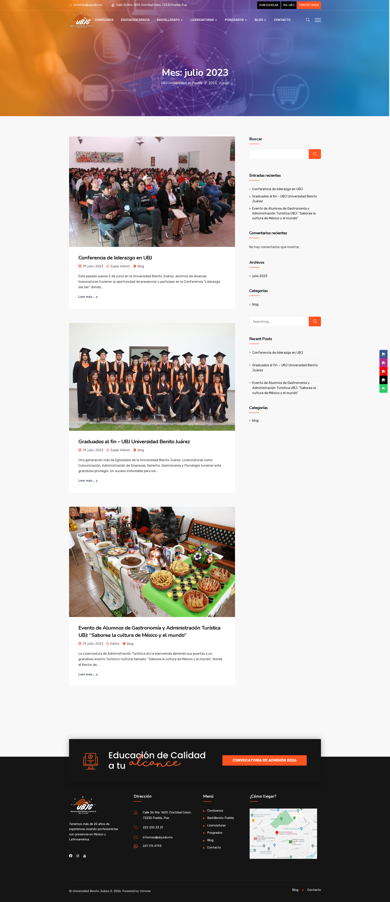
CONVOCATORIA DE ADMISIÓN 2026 (265, 760)
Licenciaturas (202, 20)
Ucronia (145, 891)
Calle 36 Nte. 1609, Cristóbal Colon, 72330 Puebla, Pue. (151, 5)
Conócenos (104, 20)
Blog (259, 20)
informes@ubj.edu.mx (88, 5)
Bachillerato (168, 20)
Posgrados (234, 20)
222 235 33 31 (153, 827)
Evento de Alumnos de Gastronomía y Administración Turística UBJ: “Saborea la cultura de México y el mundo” (149, 631)
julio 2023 (259, 276)
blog (141, 266)
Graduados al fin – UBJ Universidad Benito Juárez (134, 441)
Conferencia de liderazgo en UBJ (115, 257)
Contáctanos (309, 5)
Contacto (282, 20)
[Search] (315, 321)
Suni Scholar (268, 5)
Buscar (255, 139)
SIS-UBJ (288, 5)
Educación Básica (135, 20)
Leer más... (86, 297)
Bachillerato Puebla (220, 818)
